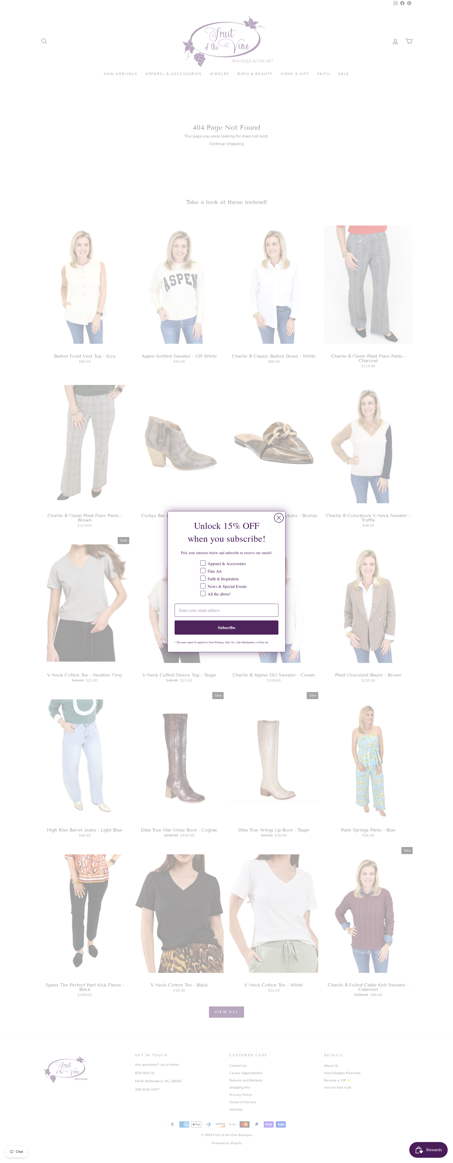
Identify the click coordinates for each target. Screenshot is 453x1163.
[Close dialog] (278, 517)
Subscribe (226, 627)
